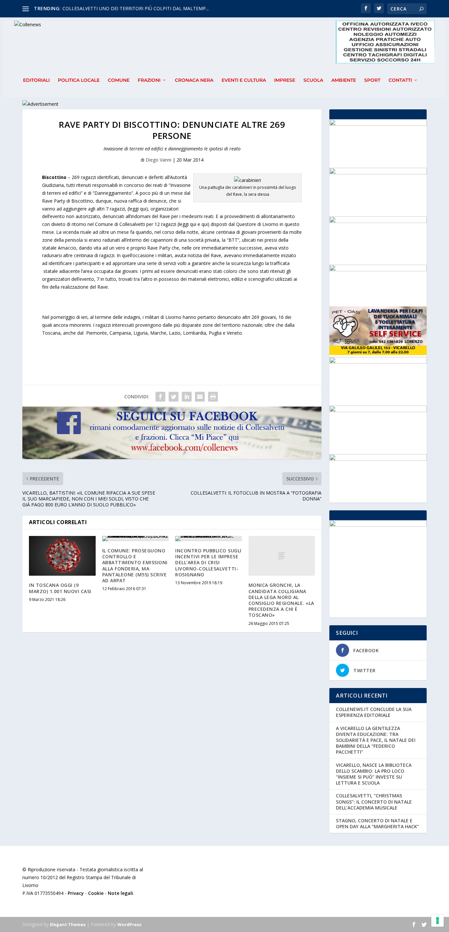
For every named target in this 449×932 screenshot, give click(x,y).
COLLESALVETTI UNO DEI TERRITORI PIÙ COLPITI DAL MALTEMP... (135, 8)
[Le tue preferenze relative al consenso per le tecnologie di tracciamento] (437, 920)
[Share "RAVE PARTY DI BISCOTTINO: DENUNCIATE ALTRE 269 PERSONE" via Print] (213, 396)
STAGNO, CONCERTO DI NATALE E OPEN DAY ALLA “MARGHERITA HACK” (377, 823)
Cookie (96, 893)
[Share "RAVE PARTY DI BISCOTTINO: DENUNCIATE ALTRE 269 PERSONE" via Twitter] (173, 396)
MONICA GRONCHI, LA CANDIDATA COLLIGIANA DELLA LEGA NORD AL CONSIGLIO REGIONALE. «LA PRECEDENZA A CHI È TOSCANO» (281, 600)
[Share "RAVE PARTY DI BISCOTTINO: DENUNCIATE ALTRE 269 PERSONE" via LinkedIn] (186, 396)
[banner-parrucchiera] (377, 410)
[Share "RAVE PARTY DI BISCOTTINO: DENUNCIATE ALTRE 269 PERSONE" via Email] (199, 396)
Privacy (76, 893)
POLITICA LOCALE (79, 80)
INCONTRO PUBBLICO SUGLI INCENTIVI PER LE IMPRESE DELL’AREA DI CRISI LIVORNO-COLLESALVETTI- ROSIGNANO (208, 562)
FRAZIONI (149, 80)
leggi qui (137, 209)
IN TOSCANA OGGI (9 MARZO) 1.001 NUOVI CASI (60, 588)
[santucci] (377, 124)
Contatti (400, 80)
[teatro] (377, 172)
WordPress (129, 924)
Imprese (284, 80)
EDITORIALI (36, 80)
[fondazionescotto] (377, 362)
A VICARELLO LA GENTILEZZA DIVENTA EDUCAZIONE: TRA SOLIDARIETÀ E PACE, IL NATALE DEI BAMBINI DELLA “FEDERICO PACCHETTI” (375, 740)
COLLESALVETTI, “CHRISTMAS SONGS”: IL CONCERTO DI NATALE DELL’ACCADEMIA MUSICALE (374, 801)
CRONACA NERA (194, 80)
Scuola (313, 80)
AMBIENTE (343, 80)
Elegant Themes (67, 924)
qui (204, 224)
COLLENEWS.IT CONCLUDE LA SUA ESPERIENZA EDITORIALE (374, 712)
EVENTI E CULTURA (244, 80)
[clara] (377, 459)
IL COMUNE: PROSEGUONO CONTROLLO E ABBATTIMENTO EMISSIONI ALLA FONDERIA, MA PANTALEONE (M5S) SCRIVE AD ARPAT (135, 565)
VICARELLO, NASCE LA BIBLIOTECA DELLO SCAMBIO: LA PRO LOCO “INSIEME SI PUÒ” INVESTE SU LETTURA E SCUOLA (374, 774)
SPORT (372, 80)
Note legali (120, 893)
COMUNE (119, 80)
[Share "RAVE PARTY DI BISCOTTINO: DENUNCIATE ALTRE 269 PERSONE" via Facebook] (160, 396)
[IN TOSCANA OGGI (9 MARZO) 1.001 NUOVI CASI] (62, 556)
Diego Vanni (158, 160)
